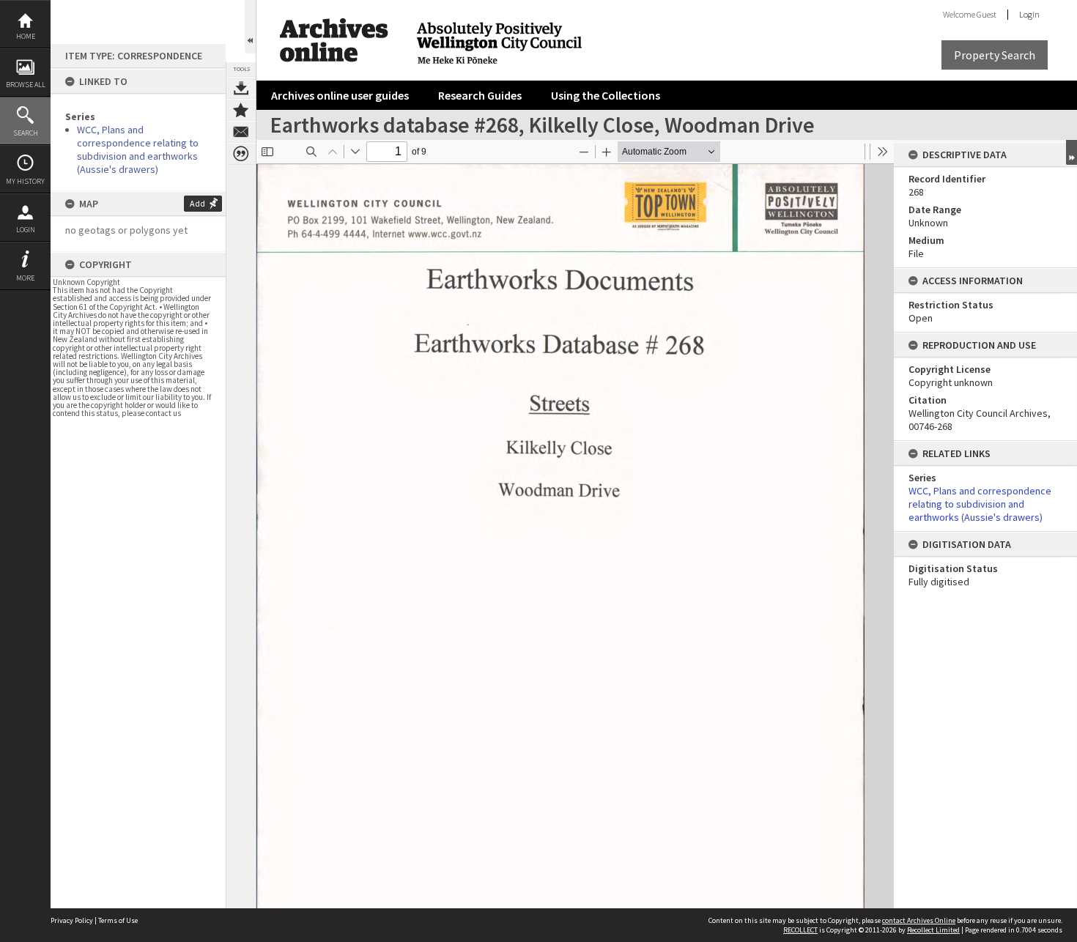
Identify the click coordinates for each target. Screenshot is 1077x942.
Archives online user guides (340, 95)
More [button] (25, 278)
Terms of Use (118, 920)
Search (25, 133)
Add (197, 203)
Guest (986, 14)
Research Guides (480, 95)
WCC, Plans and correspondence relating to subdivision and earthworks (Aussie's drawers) (138, 149)
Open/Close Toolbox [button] (250, 26)
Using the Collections (605, 95)
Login (25, 229)
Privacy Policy (72, 920)
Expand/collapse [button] (1071, 152)
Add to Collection (241, 110)
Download (241, 88)
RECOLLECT (800, 930)
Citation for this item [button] (241, 154)
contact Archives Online (918, 920)
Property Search (994, 55)
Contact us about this (241, 132)
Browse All (25, 84)
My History (25, 181)
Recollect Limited (933, 930)
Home (25, 36)
